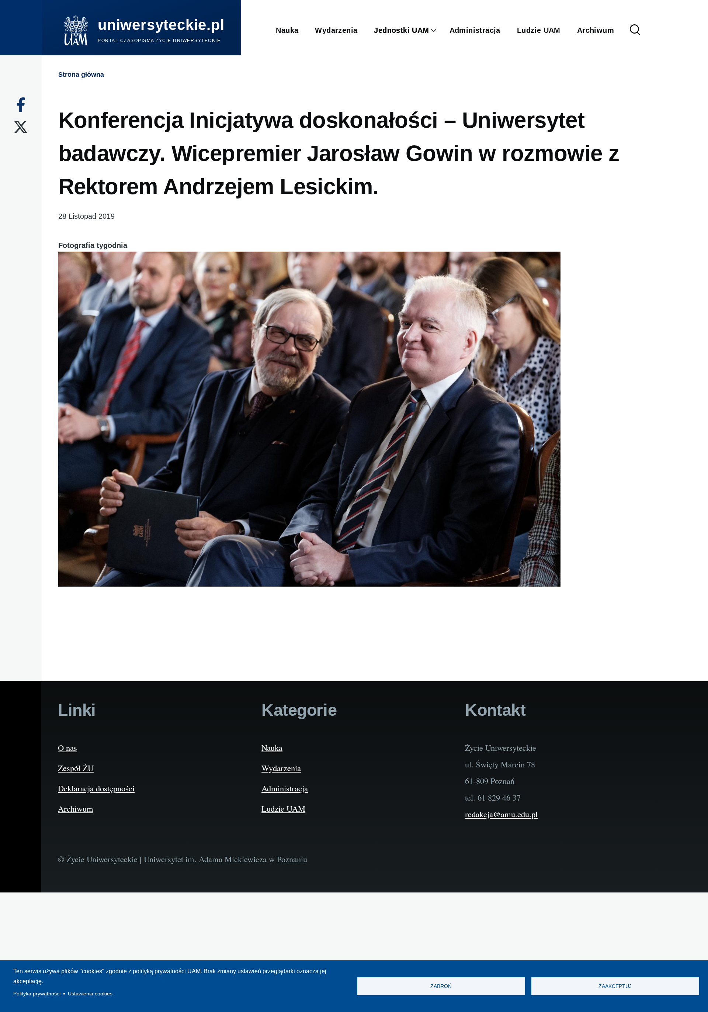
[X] (20, 127)
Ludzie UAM (283, 808)
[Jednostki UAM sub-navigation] (439, 30)
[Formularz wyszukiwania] (635, 30)
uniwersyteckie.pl (161, 25)
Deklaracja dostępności (96, 788)
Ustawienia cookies (90, 994)
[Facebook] (20, 104)
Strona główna (81, 74)
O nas (67, 747)
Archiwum (75, 808)
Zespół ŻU (76, 767)
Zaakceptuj (615, 986)
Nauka (271, 747)
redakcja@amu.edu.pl (501, 813)
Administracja (284, 788)
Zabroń (441, 986)
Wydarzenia (281, 767)
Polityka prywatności (36, 994)
